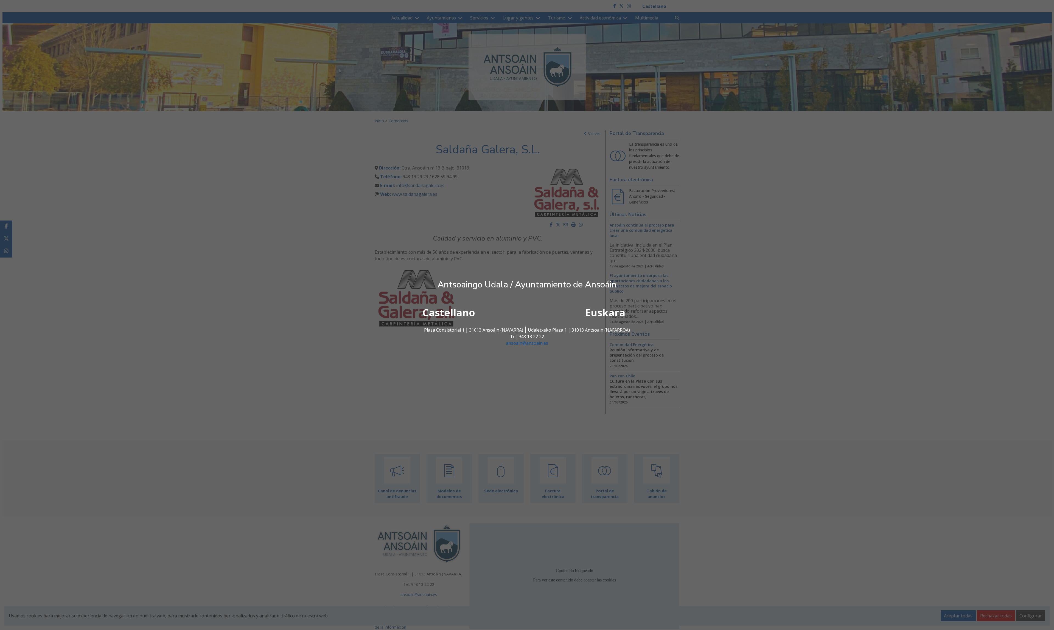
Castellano (448, 312)
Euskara (605, 312)
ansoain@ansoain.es (527, 343)
